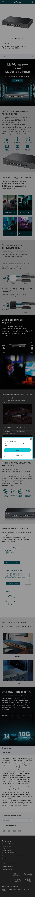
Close (31, 439)
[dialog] (17, 448)
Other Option (17, 455)
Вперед (17, 450)
